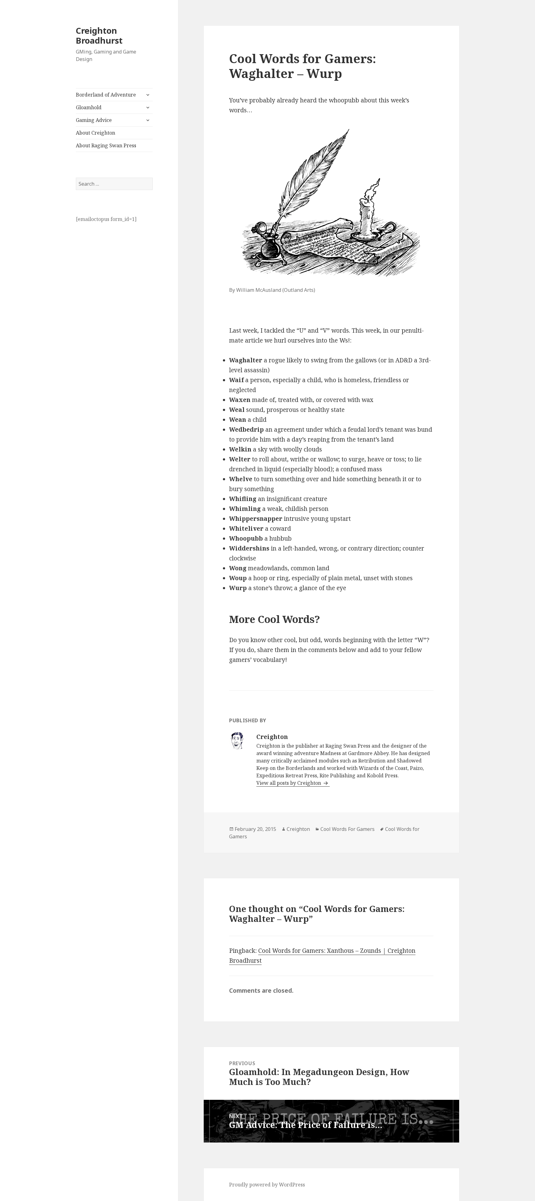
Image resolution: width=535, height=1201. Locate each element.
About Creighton (95, 132)
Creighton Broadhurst (99, 35)
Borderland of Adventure (106, 94)
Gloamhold (89, 107)
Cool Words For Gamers (347, 829)
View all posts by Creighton (289, 783)
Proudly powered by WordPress (267, 1184)
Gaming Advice (94, 120)
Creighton (298, 829)
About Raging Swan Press (106, 145)
